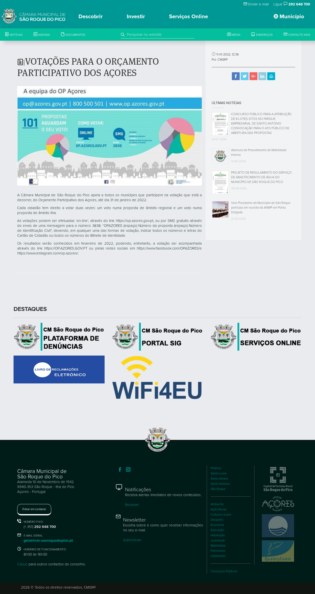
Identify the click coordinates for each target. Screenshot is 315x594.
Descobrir (91, 16)
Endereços (264, 34)
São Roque (218, 489)
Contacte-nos (298, 34)
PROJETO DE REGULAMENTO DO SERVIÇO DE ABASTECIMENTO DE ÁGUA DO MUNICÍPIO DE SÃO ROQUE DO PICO (261, 177)
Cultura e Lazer (221, 515)
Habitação (218, 535)
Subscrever (132, 540)
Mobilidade (218, 546)
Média (235, 34)
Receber (132, 505)
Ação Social (218, 509)
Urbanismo (218, 556)
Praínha (216, 468)
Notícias (16, 34)
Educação (217, 530)
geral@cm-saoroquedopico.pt (48, 540)
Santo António (220, 484)
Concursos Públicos (224, 571)
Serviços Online (188, 16)
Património (218, 551)
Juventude (218, 540)
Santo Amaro (219, 479)
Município (291, 16)
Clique (22, 564)
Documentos (75, 34)
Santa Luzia (218, 473)
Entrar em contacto (34, 509)
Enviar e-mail (258, 4)
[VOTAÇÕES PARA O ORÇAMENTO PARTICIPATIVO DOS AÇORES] (109, 135)
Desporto (217, 520)
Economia (217, 525)
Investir (136, 16)
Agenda (43, 34)
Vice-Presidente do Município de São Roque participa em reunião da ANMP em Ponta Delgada (260, 207)
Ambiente (217, 504)
